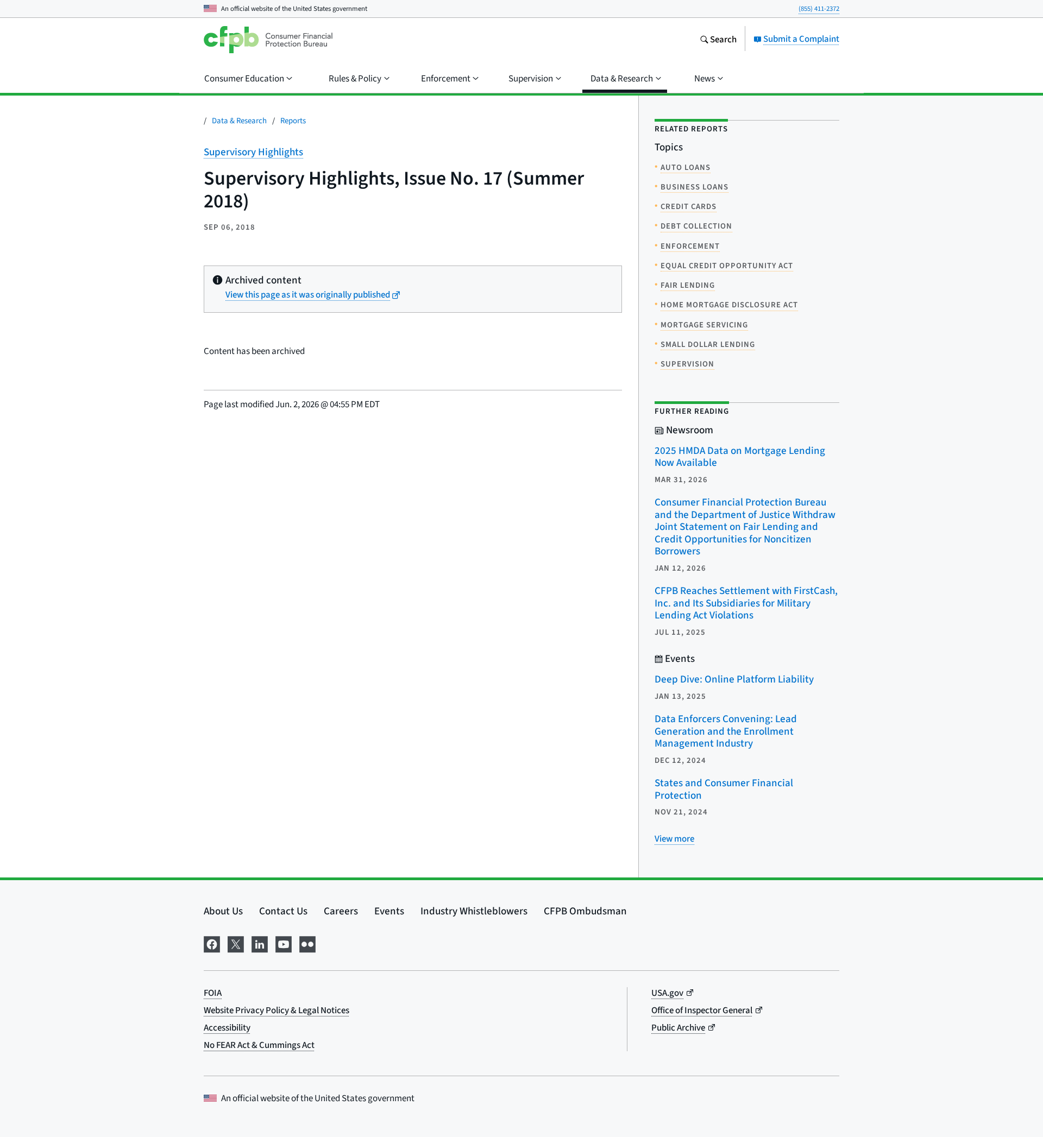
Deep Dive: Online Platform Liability (734, 679)
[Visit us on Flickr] (307, 942)
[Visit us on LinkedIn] (260, 942)
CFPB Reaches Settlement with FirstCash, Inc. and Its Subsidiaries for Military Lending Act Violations (746, 602)
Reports (293, 120)
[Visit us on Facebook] (212, 942)
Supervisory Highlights (253, 152)
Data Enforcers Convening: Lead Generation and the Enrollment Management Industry (726, 730)
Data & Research (239, 120)
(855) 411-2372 (819, 8)
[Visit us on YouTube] (283, 942)
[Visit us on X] (236, 942)
